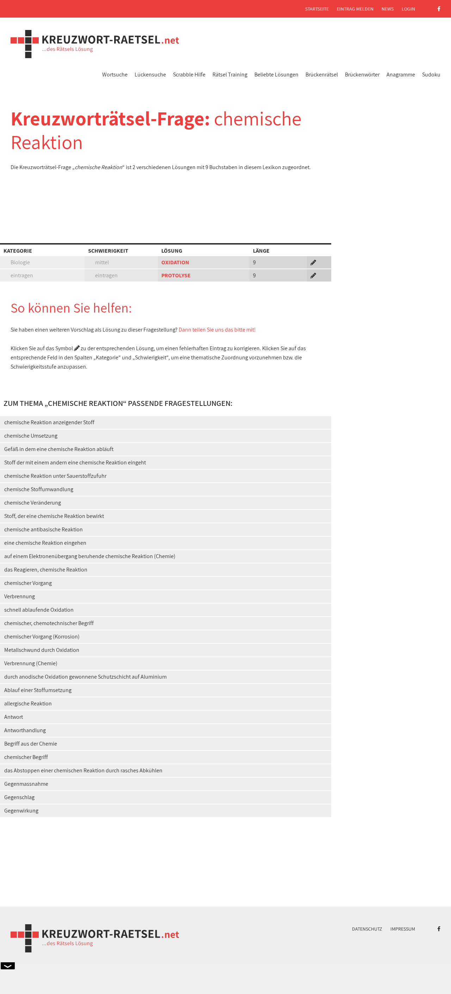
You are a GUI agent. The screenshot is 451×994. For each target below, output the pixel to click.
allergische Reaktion (28, 703)
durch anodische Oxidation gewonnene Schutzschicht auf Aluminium (85, 676)
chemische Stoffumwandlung (38, 489)
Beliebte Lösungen (276, 74)
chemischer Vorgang (28, 583)
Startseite (317, 9)
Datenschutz (367, 929)
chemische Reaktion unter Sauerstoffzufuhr (55, 476)
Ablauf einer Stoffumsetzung (38, 690)
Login (408, 9)
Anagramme (401, 74)
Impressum (402, 929)
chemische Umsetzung (30, 435)
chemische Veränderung (32, 502)
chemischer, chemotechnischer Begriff (49, 623)
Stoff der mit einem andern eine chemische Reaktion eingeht (75, 462)
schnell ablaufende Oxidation (39, 609)
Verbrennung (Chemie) (30, 663)
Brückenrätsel (321, 74)
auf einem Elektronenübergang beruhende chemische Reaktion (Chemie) (89, 556)
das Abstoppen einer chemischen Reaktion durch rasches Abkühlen (83, 770)
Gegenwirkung (21, 810)
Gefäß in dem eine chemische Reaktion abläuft (58, 449)
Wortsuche (115, 74)
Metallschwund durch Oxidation (41, 650)
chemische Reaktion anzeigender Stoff (49, 422)
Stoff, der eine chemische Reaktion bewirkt (54, 516)
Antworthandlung (25, 730)
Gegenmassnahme (26, 784)
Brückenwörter (362, 74)
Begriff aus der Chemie (30, 743)
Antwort (13, 717)
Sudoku (431, 74)
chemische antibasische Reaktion (43, 529)
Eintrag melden (355, 9)
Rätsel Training (229, 74)
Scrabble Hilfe (189, 74)
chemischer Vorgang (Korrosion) (42, 636)
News (388, 9)
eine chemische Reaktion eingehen (45, 543)
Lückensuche (150, 74)
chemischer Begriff (26, 757)
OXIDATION (175, 262)
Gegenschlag (19, 797)
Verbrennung (19, 596)
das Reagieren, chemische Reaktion (45, 569)
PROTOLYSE (176, 275)
